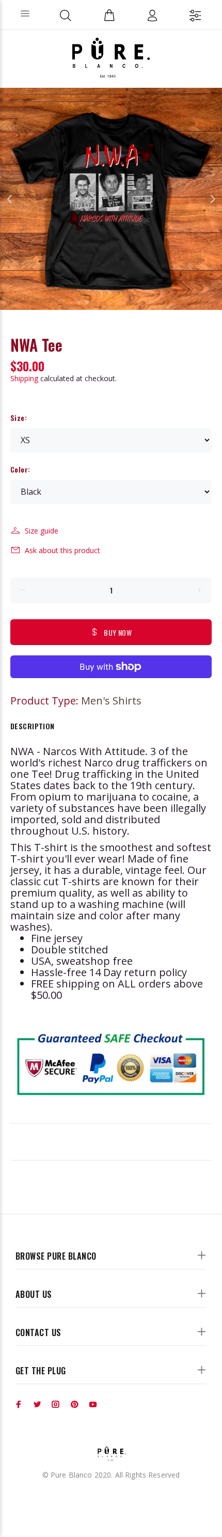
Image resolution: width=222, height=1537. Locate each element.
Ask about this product (62, 550)
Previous (10, 199)
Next (212, 199)
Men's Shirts (111, 701)
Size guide (41, 531)
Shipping (24, 378)
